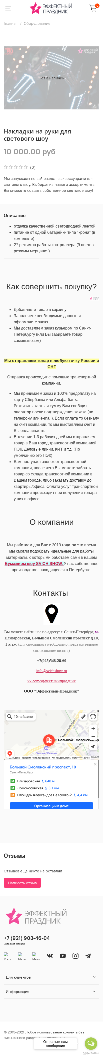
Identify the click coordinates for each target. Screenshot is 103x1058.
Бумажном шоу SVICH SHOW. (34, 564)
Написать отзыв (22, 882)
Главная (11, 23)
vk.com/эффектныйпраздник (52, 681)
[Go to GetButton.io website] (91, 1053)
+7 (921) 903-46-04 (27, 938)
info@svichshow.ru (51, 671)
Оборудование (37, 23)
